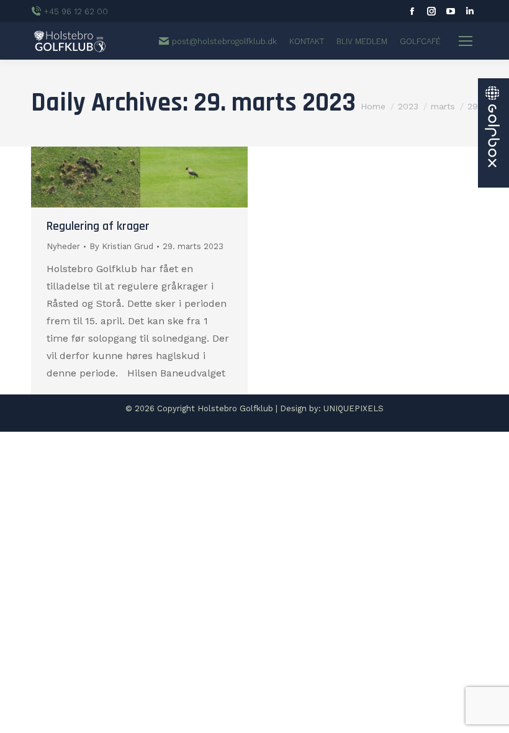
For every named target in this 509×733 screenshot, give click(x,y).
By (121, 246)
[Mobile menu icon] (465, 41)
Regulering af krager (98, 226)
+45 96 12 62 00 (76, 11)
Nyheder (63, 246)
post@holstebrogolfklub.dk (224, 41)
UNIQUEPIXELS (353, 408)
